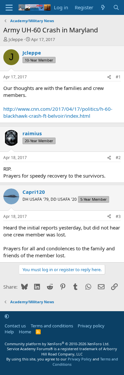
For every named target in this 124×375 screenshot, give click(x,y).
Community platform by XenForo (57, 343)
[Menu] (9, 7)
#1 (118, 77)
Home (25, 332)
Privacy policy (91, 326)
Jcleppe (16, 39)
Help (9, 332)
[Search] (116, 7)
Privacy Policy (80, 358)
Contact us (15, 326)
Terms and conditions (52, 326)
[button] (6, 316)
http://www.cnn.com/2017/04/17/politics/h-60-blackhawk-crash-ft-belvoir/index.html (57, 112)
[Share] (109, 77)
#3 (118, 216)
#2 (118, 157)
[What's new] (103, 7)
